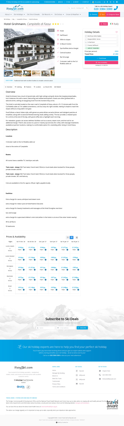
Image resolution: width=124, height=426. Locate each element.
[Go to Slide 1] (8, 73)
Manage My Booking (58, 373)
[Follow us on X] (114, 2)
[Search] (87, 8)
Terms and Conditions (58, 387)
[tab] (9, 86)
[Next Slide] (53, 49)
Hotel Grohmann (33, 19)
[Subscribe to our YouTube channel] (117, 2)
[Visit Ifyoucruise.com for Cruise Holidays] (96, 2)
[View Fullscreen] (76, 237)
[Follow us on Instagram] (111, 2)
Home (54, 370)
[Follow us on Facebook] (107, 2)
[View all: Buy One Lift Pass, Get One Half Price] (24, 250)
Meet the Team (56, 378)
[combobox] (101, 36)
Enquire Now (106, 371)
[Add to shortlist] (116, 32)
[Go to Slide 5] (45, 73)
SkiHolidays (7, 19)
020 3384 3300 (106, 375)
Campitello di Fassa (22, 19)
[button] (29, 49)
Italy (13, 19)
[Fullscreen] (52, 67)
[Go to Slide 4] (36, 73)
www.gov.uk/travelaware (82, 403)
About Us (55, 376)
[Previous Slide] (6, 49)
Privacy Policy (56, 384)
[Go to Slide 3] (26, 73)
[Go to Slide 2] (17, 73)
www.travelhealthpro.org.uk (49, 406)
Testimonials (56, 381)
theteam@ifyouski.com (109, 379)
